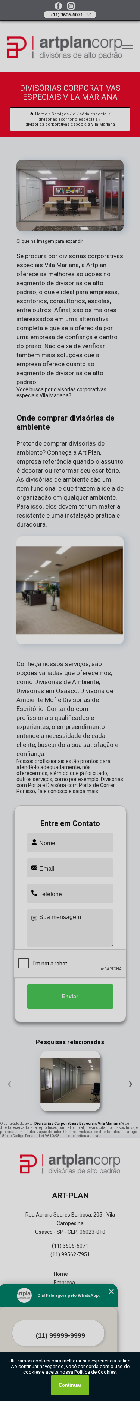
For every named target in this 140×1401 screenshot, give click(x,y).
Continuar (70, 1385)
